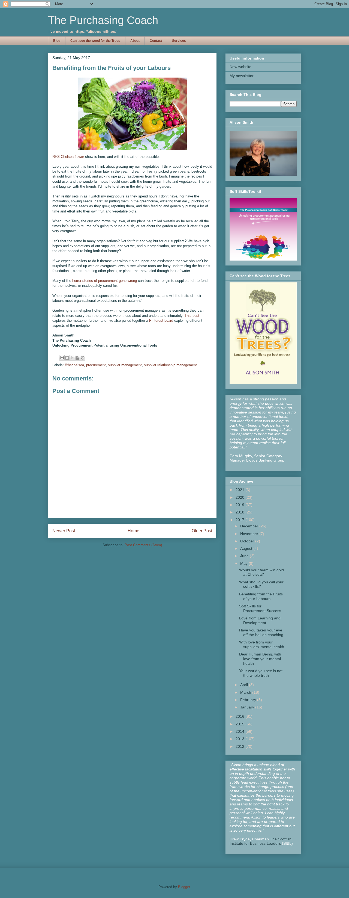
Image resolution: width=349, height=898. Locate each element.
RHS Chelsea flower (68, 157)
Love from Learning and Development (260, 620)
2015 (240, 724)
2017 (240, 520)
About (135, 41)
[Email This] (62, 358)
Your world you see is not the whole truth (260, 673)
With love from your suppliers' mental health (261, 644)
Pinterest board (161, 320)
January (247, 707)
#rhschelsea (74, 365)
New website (240, 66)
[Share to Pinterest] (82, 358)
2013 (240, 739)
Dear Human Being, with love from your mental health (260, 659)
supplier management (125, 365)
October (247, 541)
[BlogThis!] (67, 358)
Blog (56, 41)
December (249, 526)
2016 (240, 716)
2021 (240, 490)
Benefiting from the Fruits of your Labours (261, 596)
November (249, 533)
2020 (240, 497)
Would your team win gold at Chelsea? (261, 572)
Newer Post (63, 530)
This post (192, 316)
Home (133, 530)
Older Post (202, 530)
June (245, 556)
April (244, 685)
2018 (240, 512)
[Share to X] (72, 358)
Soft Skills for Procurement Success (260, 608)
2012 (240, 746)
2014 (240, 731)
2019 (240, 505)
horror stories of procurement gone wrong (104, 281)
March (246, 692)
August (246, 548)
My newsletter (242, 75)
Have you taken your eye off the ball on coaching (261, 632)
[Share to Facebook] (77, 358)
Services (179, 41)
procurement (96, 365)
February (248, 700)
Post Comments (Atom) (143, 545)
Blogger (184, 887)
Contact (156, 41)
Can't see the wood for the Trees (95, 41)
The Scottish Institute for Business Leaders (260, 841)
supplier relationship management (170, 365)
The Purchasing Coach (103, 20)
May (244, 563)
